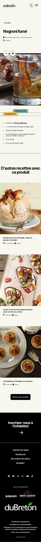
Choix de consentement (20, 532)
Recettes (8, 23)
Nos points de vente (20, 459)
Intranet (20, 463)
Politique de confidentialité (20, 524)
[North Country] (28, 494)
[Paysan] (11, 496)
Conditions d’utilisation (20, 522)
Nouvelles (20, 454)
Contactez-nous (21, 450)
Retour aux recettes (20, 397)
